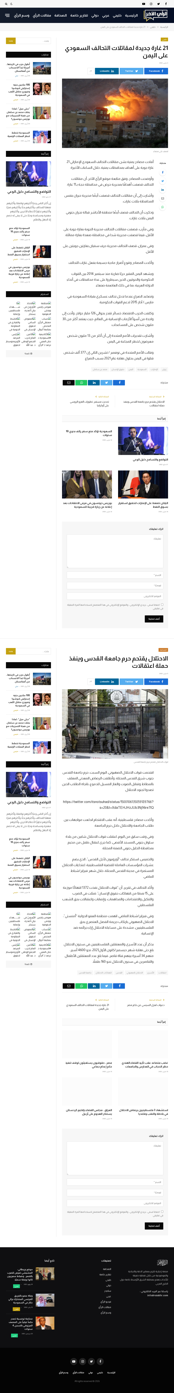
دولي (95, 15)
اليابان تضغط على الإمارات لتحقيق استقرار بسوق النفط (143, 505)
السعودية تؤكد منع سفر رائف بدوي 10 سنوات (89, 433)
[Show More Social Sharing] (90, 71)
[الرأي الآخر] (155, 15)
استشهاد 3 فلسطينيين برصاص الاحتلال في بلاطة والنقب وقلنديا (143, 1112)
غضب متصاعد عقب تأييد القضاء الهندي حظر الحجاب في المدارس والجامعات (145, 1064)
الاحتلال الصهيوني (135, 972)
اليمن (130, 369)
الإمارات (154, 369)
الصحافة (60, 15)
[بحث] (6, 4)
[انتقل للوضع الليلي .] (11, 4)
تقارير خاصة (79, 15)
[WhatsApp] (162, 207)
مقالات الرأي (42, 15)
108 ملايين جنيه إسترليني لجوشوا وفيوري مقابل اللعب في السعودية (19, 89)
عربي (105, 15)
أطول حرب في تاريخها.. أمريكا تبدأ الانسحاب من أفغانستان (18, 67)
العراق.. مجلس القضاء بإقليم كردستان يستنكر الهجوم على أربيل (89, 1112)
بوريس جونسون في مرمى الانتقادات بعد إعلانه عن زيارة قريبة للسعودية (87, 505)
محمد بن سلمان (100, 369)
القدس (119, 972)
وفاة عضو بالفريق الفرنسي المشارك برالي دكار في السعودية (20, 1299)
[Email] (162, 198)
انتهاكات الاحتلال (103, 972)
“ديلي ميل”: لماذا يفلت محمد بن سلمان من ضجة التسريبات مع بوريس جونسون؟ (18, 113)
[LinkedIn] (162, 189)
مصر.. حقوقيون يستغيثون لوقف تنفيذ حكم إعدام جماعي (88, 1064)
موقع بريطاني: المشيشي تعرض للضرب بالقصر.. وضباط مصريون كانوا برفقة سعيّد (20, 1274)
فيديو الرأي (105, 1301)
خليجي (117, 15)
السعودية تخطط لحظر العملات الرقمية (18, 134)
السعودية (141, 369)
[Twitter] (162, 181)
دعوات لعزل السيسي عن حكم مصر (145, 1005)
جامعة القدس (85, 972)
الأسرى (150, 972)
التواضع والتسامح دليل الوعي (150, 459)
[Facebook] (162, 172)
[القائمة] (7, 15)
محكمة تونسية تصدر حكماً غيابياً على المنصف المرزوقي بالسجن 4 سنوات (21, 1323)
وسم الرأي (21, 15)
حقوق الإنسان (117, 369)
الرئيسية (131, 15)
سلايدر (107, 1290)
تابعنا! (27, 353)
